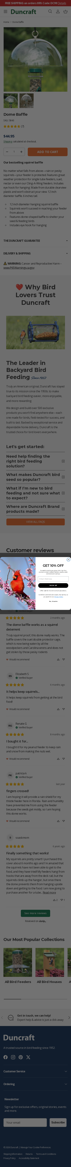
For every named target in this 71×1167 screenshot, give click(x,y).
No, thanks (53, 601)
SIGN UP (53, 585)
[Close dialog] (68, 559)
